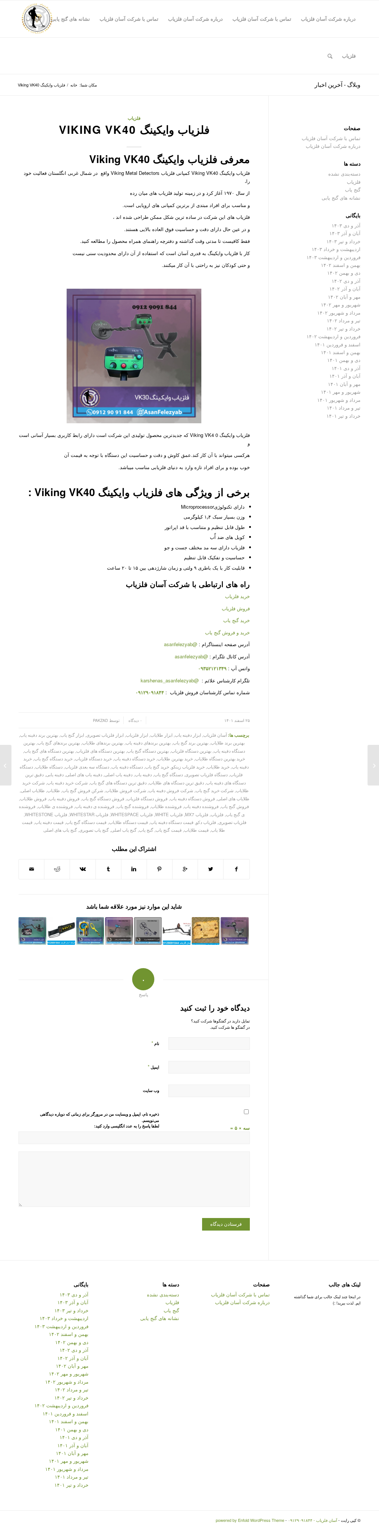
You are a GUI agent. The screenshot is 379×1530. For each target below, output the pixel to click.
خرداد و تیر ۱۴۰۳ (343, 241)
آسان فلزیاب (215, 735)
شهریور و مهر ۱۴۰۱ (340, 391)
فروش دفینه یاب (64, 798)
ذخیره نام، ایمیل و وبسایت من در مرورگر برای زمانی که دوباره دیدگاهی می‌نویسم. (99, 1117)
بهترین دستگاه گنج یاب (148, 751)
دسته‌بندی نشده (344, 173)
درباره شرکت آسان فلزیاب (333, 145)
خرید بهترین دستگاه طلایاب (220, 758)
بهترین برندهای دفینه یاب (148, 743)
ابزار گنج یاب (72, 735)
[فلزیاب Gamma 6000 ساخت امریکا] (234, 931)
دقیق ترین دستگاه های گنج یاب (118, 783)
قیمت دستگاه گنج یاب (86, 822)
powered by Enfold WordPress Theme (250, 1520)
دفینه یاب (143, 774)
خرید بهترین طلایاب (175, 758)
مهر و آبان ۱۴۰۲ (344, 296)
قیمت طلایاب (196, 830)
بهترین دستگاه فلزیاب (191, 751)
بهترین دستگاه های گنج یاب (49, 751)
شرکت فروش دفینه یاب (170, 790)
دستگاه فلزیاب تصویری (206, 774)
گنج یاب (146, 830)
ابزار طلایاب (161, 735)
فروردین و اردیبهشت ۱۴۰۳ (333, 257)
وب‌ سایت (151, 1090)
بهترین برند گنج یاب (190, 743)
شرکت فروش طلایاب (125, 790)
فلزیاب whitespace (132, 814)
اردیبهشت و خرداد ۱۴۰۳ (336, 248)
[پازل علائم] (205, 931)
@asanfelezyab (180, 644)
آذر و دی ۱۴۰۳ (346, 225)
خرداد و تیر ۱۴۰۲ (343, 328)
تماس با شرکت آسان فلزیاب (331, 138)
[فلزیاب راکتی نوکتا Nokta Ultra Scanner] (61, 931)
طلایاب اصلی (33, 790)
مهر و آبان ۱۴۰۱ (344, 383)
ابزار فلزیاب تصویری (105, 735)
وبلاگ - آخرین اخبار (337, 84)
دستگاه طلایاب (49, 767)
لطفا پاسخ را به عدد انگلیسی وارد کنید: (126, 1126)
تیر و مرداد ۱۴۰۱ (343, 407)
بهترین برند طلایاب (228, 743)
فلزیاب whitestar (89, 814)
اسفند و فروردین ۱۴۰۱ (337, 344)
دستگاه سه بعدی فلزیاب (87, 767)
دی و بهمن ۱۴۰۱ (343, 359)
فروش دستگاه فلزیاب (147, 798)
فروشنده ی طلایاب (55, 806)
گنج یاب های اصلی (60, 830)
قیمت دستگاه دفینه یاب (172, 822)
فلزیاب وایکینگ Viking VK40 (134, 129)
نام (155, 1042)
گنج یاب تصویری (94, 830)
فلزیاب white (169, 814)
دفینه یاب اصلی (118, 774)
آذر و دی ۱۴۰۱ (346, 368)
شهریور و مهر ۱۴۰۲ (340, 304)
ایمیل (153, 1066)
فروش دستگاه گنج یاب (103, 798)
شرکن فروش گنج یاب (82, 790)
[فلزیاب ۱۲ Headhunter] (148, 931)
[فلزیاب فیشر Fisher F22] (177, 931)
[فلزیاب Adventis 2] (32, 931)
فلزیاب (134, 118)
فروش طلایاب (33, 798)
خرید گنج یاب (236, 620)
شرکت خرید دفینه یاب (67, 783)
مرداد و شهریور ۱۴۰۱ (338, 399)
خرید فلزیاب (237, 596)
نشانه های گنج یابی (341, 197)
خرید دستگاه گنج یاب (53, 758)
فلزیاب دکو (206, 822)
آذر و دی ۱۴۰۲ (346, 280)
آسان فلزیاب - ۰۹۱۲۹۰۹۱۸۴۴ (312, 1520)
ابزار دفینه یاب (188, 735)
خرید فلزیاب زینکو (188, 767)
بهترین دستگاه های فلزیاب (100, 751)
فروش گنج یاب (235, 806)
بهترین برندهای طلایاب (102, 743)
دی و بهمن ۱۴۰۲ (343, 272)
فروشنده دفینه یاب (201, 806)
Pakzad (100, 720)
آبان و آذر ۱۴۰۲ (344, 288)
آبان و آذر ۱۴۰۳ (344, 233)
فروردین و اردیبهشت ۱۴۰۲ (333, 336)
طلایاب (53, 790)
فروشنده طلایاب (166, 806)
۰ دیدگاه (134, 720)
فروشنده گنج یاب (133, 806)
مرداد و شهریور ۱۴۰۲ (338, 312)
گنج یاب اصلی (124, 830)
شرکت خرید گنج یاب (214, 790)
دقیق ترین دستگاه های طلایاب (176, 783)
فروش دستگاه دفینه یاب (192, 798)
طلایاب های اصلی (233, 798)
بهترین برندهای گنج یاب (58, 743)
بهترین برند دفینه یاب (39, 735)
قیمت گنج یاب (168, 830)
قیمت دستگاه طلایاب (128, 822)
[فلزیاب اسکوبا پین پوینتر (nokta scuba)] (90, 931)
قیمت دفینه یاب (49, 822)
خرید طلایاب (218, 767)
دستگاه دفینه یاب (127, 767)
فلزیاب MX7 (196, 814)
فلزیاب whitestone (46, 814)
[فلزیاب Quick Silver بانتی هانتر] (119, 931)
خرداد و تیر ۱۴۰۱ (343, 415)
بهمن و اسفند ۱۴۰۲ (340, 264)
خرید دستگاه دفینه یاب (134, 758)
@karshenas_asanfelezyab (170, 680)
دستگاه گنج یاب (168, 774)
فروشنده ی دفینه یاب (94, 806)
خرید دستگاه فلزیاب (93, 758)
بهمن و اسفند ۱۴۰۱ (340, 352)
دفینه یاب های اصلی (84, 774)
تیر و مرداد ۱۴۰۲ (343, 320)
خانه (73, 85)
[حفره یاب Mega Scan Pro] (373, 765)
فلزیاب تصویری (232, 822)
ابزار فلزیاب (137, 735)
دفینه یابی (55, 774)
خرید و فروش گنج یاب (227, 632)
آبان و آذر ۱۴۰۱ (344, 375)
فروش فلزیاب (236, 608)
